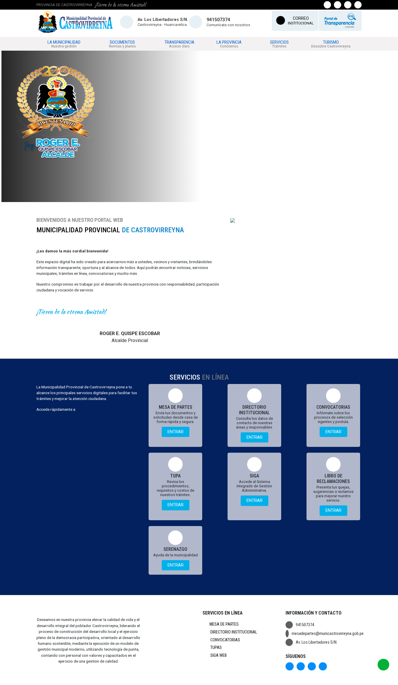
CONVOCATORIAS (224, 640)
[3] (204, 198)
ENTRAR (176, 431)
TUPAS (215, 647)
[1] (191, 198)
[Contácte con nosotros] (383, 664)
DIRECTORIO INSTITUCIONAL (233, 632)
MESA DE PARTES (224, 624)
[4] (211, 198)
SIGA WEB (218, 655)
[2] (198, 198)
